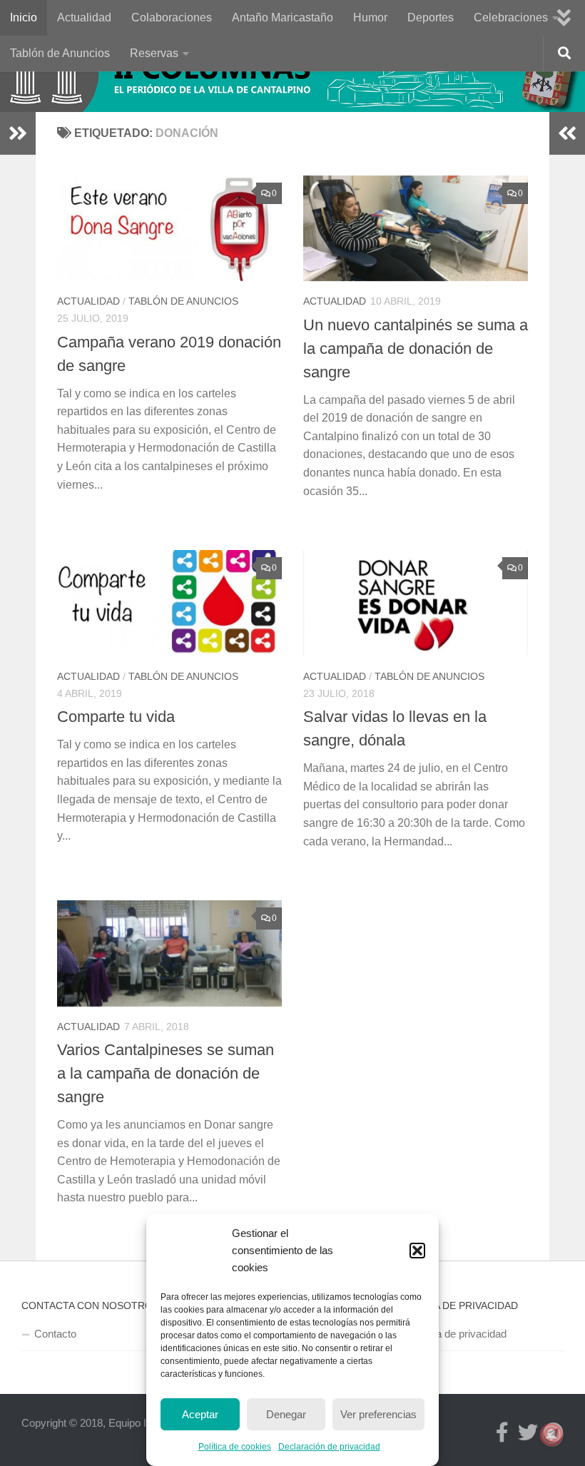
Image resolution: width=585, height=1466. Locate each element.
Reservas (154, 53)
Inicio (23, 17)
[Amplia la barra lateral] (18, 133)
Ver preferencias (378, 1414)
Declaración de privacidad (329, 1447)
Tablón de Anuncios (60, 53)
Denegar (286, 1414)
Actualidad (84, 17)
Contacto (55, 1334)
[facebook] (502, 1432)
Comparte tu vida (116, 717)
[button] (417, 1250)
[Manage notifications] (551, 1434)
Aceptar (200, 1414)
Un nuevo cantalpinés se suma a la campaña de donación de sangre (415, 348)
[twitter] (528, 1432)
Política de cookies (234, 1447)
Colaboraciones (171, 17)
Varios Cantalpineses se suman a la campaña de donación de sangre (165, 1073)
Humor (370, 17)
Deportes (430, 17)
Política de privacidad (457, 1334)
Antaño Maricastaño (282, 17)
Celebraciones (511, 17)
